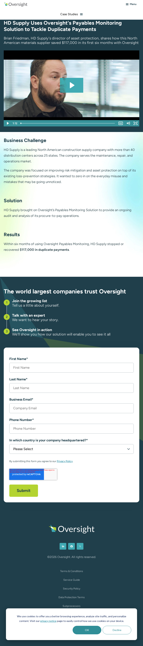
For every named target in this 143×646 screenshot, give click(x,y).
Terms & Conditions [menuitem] (71, 571)
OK (87, 630)
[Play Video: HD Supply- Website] (71, 85)
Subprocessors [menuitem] (71, 606)
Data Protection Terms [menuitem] (71, 597)
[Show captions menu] (120, 123)
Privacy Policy (65, 461)
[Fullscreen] (135, 123)
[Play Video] (7, 123)
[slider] (68, 123)
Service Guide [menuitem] (71, 579)
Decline (117, 630)
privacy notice (48, 620)
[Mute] (128, 123)
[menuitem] (63, 546)
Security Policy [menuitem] (71, 588)
